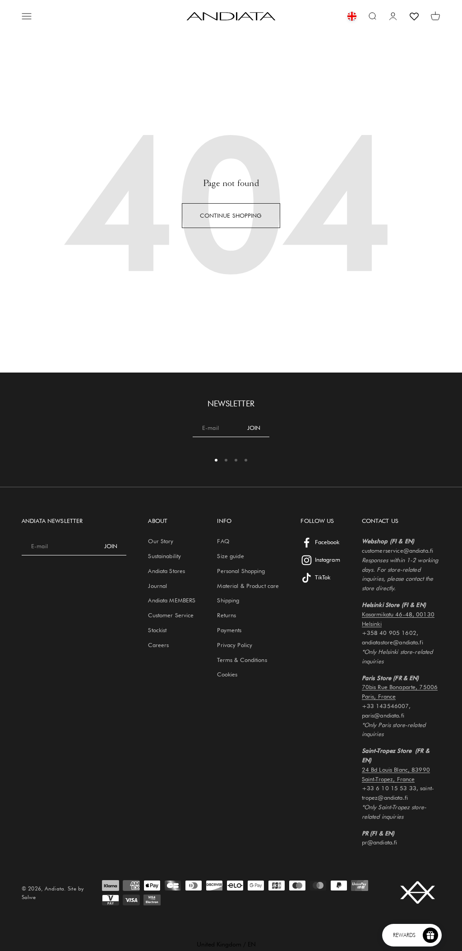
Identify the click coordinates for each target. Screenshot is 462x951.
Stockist (157, 630)
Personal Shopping (241, 570)
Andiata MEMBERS (171, 600)
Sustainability (164, 555)
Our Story (160, 541)
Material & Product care (248, 585)
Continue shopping (231, 215)
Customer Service (171, 615)
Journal (157, 585)
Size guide (230, 555)
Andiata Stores (166, 570)
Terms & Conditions (242, 659)
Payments (229, 630)
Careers (158, 644)
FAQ (223, 541)
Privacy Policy (234, 644)
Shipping (228, 600)
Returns (226, 615)
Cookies (227, 674)
